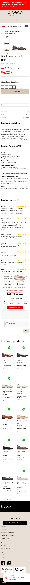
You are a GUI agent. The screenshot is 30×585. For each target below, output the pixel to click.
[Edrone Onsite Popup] (15, 292)
